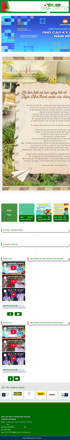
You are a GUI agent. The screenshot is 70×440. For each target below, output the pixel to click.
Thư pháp (59, 217)
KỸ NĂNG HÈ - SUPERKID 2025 (43, 218)
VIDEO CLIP (7, 259)
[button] (66, 212)
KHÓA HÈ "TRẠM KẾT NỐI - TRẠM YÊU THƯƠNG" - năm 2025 (26, 218)
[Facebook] (10, 314)
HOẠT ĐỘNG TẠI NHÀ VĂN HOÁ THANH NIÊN (46, 259)
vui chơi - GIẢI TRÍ (10, 244)
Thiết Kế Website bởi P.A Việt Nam (32, 438)
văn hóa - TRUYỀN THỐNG (13, 230)
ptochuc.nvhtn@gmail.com (23, 432)
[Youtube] (18, 314)
